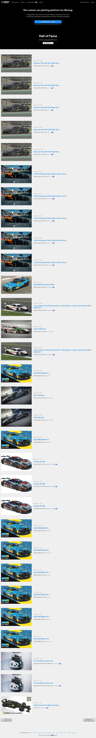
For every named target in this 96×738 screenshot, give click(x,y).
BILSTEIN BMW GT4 (41, 373)
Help (54, 732)
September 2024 (48, 43)
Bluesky (69, 732)
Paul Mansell (50, 398)
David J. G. (49, 176)
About (23, 2)
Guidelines (49, 732)
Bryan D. (49, 65)
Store (65, 732)
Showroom (15, 2)
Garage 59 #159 (39, 462)
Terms (57, 732)
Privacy (61, 732)
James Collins (50, 331)
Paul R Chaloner (42, 707)
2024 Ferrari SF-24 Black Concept (46, 705)
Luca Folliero (56, 663)
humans (43, 735)
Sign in (93, 2)
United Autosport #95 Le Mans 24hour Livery (50, 174)
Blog (34, 732)
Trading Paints (32, 2)
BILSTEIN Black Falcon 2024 (44, 285)
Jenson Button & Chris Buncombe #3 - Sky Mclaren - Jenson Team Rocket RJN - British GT (63, 307)
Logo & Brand (39, 732)
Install (44, 732)
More (41, 2)
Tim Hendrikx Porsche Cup (43, 661)
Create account (84, 2)
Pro (52, 735)
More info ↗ (59, 24)
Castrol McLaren (40, 329)
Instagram (74, 732)
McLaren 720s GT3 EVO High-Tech (46, 63)
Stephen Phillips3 (51, 464)
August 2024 (6, 719)
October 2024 (89, 719)
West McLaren (39, 395)
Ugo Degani (49, 287)
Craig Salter (49, 310)
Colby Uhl (48, 375)
